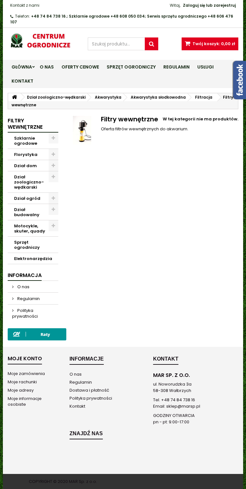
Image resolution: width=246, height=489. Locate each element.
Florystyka (25, 154)
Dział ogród (27, 198)
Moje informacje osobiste (25, 401)
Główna (22, 67)
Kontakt (22, 81)
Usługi (205, 67)
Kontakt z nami (24, 5)
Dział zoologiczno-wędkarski (29, 182)
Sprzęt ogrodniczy (131, 67)
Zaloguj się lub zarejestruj (209, 5)
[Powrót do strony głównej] (14, 97)
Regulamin (176, 67)
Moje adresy (21, 390)
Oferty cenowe (80, 67)
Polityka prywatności (25, 313)
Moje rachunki (22, 382)
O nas (47, 67)
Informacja (25, 275)
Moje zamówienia (26, 374)
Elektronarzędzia (33, 259)
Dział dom (25, 166)
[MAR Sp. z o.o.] (43, 40)
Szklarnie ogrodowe (25, 140)
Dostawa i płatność (89, 390)
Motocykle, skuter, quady (29, 228)
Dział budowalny (26, 212)
